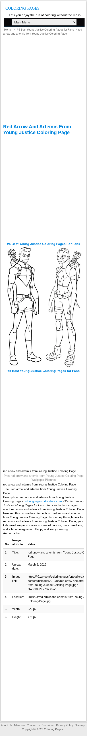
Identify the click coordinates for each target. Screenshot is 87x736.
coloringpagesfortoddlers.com (43, 501)
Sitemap (80, 725)
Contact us (33, 725)
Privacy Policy (64, 725)
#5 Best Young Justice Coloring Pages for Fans (45, 29)
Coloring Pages (22, 8)
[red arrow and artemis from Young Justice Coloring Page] (43, 366)
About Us (6, 725)
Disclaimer (47, 725)
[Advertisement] (43, 80)
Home (8, 29)
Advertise (19, 725)
